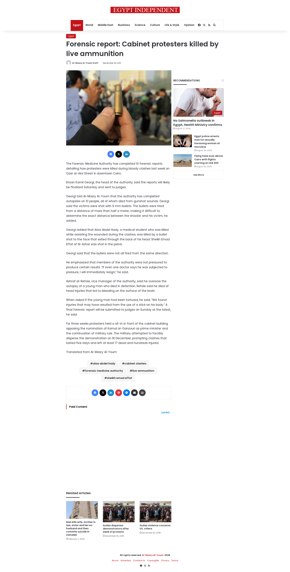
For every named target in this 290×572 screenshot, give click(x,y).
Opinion (189, 25)
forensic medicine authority (104, 371)
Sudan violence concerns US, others (155, 527)
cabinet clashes (135, 363)
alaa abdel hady (104, 363)
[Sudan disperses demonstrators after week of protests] (119, 511)
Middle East (105, 25)
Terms (174, 560)
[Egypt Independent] (145, 10)
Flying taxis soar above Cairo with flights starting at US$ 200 (208, 159)
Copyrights (153, 560)
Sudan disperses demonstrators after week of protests (116, 528)
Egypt (77, 25)
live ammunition (143, 371)
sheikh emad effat (119, 378)
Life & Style (172, 25)
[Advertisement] (118, 451)
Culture (155, 25)
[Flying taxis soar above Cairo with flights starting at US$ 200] (182, 160)
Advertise (125, 560)
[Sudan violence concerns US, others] (155, 511)
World (89, 25)
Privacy (165, 560)
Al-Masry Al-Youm (152, 555)
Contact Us (139, 560)
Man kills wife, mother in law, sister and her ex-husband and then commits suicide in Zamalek (80, 528)
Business (124, 25)
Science (140, 25)
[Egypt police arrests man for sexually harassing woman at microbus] (182, 141)
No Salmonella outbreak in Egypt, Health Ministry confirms (197, 122)
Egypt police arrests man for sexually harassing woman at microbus (207, 142)
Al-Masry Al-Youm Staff (85, 63)
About (115, 560)
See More (198, 174)
